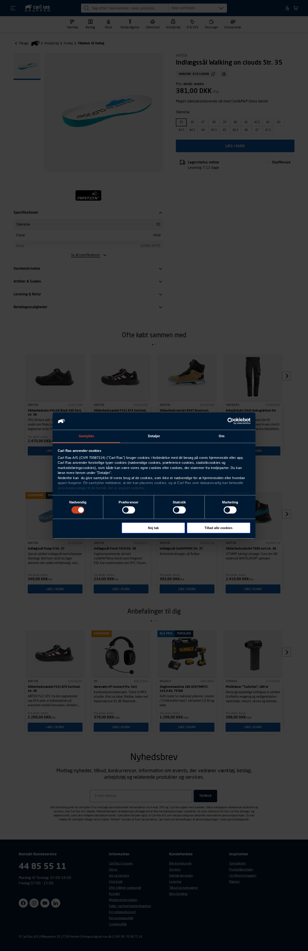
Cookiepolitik (171, 493)
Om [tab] (221, 436)
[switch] (128, 510)
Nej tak (153, 528)
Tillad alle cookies (218, 528)
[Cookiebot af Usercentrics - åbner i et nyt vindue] (231, 421)
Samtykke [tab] (86, 436)
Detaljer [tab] (154, 436)
